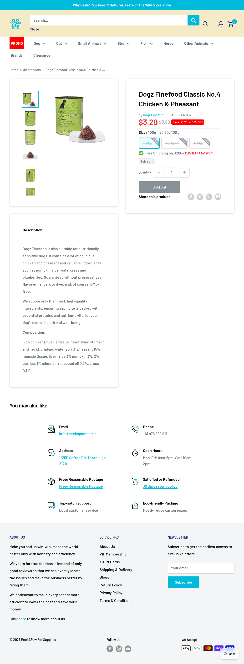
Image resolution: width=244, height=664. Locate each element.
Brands (17, 55)
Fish (143, 43)
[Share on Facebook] (191, 196)
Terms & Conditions (116, 600)
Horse (168, 43)
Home (14, 70)
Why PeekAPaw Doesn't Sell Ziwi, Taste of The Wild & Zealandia (122, 5)
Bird (120, 43)
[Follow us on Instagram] (119, 648)
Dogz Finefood (153, 115)
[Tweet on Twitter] (209, 196)
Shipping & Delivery (116, 569)
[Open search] (205, 23)
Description (32, 230)
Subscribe (183, 582)
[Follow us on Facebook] (110, 648)
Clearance (42, 55)
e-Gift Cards (110, 562)
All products (32, 70)
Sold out (159, 187)
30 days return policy (160, 486)
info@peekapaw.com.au (79, 433)
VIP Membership (113, 554)
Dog (37, 43)
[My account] (221, 23)
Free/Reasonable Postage (81, 486)
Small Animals (90, 43)
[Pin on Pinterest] (200, 196)
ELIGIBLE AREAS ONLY (199, 153)
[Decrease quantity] (159, 172)
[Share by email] (218, 196)
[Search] (193, 20)
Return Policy (111, 585)
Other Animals (196, 43)
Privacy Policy (111, 592)
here (22, 618)
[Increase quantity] (184, 172)
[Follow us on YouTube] (128, 648)
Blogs (104, 577)
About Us (107, 546)
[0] (231, 24)
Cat (59, 43)
